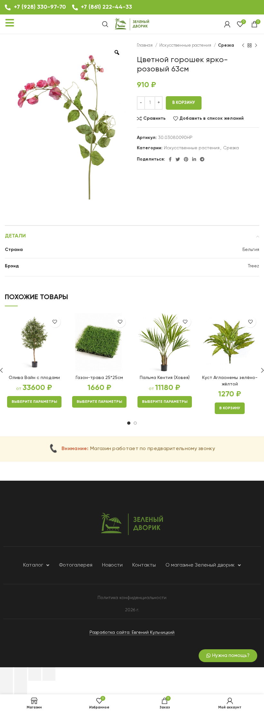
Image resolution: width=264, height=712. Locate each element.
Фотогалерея (75, 565)
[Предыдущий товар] (243, 45)
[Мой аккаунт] (227, 24)
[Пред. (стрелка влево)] (6, 687)
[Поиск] (105, 24)
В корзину (183, 103)
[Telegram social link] (202, 159)
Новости (112, 565)
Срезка (226, 45)
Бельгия (250, 249)
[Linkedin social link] (194, 159)
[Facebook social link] (170, 159)
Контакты (144, 565)
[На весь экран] (34, 674)
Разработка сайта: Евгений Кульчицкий (132, 632)
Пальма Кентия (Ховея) (165, 377)
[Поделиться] (20, 674)
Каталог (33, 565)
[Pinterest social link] (186, 159)
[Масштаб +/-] (48, 674)
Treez (253, 266)
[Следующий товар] (256, 45)
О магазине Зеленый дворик (200, 565)
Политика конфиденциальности (132, 598)
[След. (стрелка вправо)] (20, 687)
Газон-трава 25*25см (99, 377)
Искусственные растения (185, 45)
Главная (145, 45)
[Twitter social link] (178, 159)
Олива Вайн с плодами (34, 377)
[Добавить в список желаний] (55, 322)
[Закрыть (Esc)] (6, 674)
